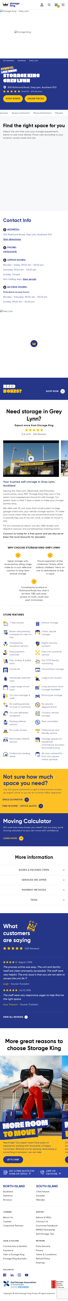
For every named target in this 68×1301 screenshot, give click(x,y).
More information (43, 113)
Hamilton (8, 1195)
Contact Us (42, 1221)
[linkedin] (12, 1275)
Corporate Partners (13, 1225)
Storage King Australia (15, 1258)
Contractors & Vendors (15, 1246)
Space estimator (21, 113)
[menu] (63, 4)
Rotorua (7, 1199)
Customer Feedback (47, 1225)
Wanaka (40, 1199)
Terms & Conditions (46, 1254)
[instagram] (19, 1275)
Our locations (8, 61)
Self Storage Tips (45, 1234)
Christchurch (42, 1191)
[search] (49, 4)
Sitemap (40, 1262)
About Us (8, 1217)
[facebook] (4, 1275)
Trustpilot (24, 984)
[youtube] (26, 1275)
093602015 (10, 251)
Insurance (8, 1250)
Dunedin (40, 1195)
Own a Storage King (13, 1254)
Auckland (22, 61)
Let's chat (13, 1159)
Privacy (39, 1250)
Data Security (43, 1246)
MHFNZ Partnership (45, 1229)
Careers (7, 1221)
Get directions (12, 239)
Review (59, 113)
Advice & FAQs (43, 1217)
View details (29, 279)
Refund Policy (43, 1258)
